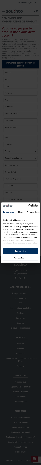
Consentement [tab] (8, 212)
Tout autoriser (20, 251)
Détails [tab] (20, 212)
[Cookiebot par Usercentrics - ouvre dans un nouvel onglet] (28, 205)
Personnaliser (19, 258)
